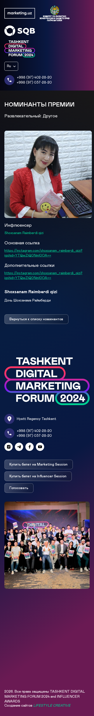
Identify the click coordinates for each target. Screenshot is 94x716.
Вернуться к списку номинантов (36, 319)
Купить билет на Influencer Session (37, 476)
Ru (9, 66)
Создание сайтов (37, 705)
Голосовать (18, 488)
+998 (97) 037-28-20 (34, 82)
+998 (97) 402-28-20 (34, 77)
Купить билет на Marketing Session (38, 464)
